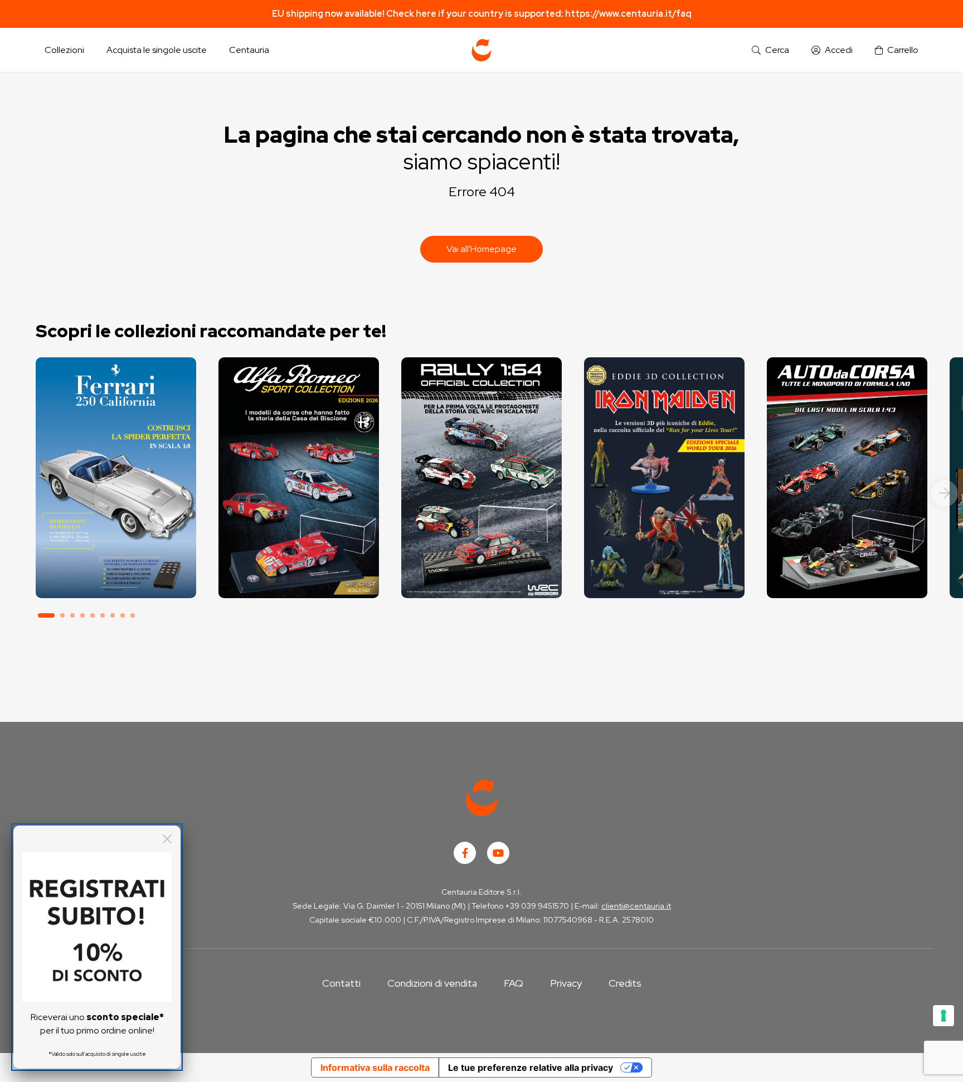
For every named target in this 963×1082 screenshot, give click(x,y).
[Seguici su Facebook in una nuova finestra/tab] (465, 853)
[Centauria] (481, 50)
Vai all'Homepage (481, 249)
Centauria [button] (249, 50)
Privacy (566, 983)
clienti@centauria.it (636, 906)
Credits (625, 983)
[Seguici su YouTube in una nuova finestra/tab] (498, 853)
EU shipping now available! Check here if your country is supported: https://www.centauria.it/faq (482, 14)
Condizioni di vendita (432, 983)
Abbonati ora (115, 548)
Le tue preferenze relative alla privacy (530, 1067)
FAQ (513, 983)
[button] (770, 50)
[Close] (167, 839)
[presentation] (944, 493)
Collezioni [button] (64, 50)
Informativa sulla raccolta (375, 1067)
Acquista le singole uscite (156, 50)
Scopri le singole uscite (116, 579)
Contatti (341, 983)
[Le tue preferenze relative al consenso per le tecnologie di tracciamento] (943, 1015)
